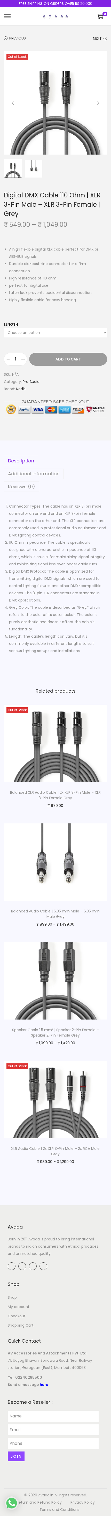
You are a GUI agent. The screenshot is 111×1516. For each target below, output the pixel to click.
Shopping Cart (21, 1325)
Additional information (34, 473)
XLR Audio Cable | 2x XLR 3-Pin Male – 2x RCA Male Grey (55, 1151)
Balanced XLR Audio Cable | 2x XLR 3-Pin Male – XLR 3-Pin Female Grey (55, 795)
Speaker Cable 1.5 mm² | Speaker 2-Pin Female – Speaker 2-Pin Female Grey (55, 1032)
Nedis (21, 388)
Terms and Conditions (59, 1509)
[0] (100, 16)
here (44, 1384)
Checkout (17, 1316)
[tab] (55, 461)
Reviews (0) (21, 486)
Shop (12, 1297)
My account (18, 1306)
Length (11, 324)
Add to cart (68, 359)
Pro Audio (31, 381)
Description (21, 461)
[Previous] (12, 103)
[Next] (98, 103)
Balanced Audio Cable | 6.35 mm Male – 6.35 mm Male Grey (55, 914)
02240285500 (28, 1377)
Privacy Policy (82, 1502)
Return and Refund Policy (39, 1502)
